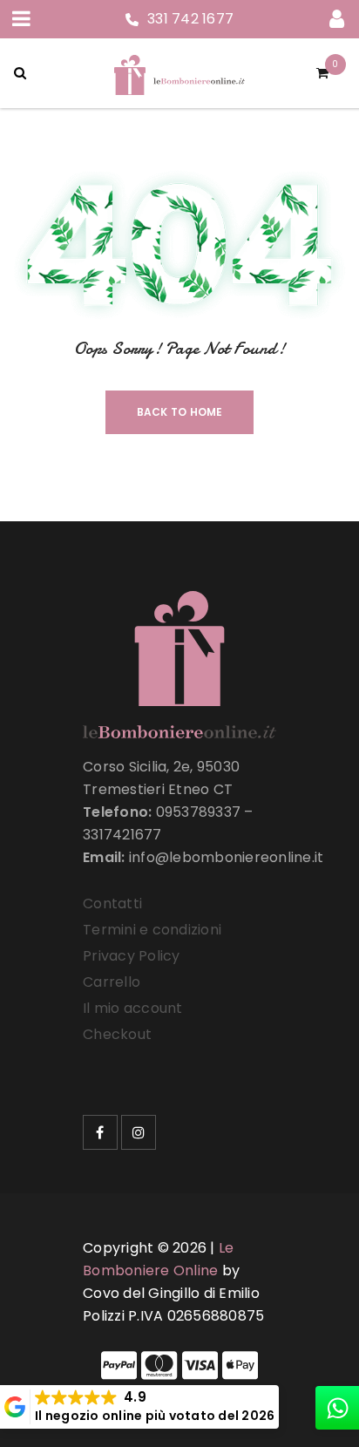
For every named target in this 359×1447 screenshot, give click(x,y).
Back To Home (180, 411)
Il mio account (133, 1008)
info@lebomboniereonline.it (226, 857)
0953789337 (198, 812)
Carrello (111, 982)
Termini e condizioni (152, 930)
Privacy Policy (131, 956)
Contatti (112, 903)
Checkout (117, 1034)
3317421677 (122, 835)
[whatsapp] (337, 1408)
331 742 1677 (190, 19)
